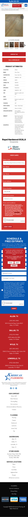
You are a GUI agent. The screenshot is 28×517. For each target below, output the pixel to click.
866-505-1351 (15, 1)
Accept (10, 262)
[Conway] (21, 45)
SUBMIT (14, 308)
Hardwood (11, 8)
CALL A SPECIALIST (14, 60)
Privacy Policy (16, 212)
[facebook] (11, 388)
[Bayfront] (11, 45)
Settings (14, 265)
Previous (3, 44)
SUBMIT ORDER (8, 226)
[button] (17, 5)
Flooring (6, 8)
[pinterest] (16, 388)
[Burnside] (16, 45)
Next (25, 44)
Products (15, 8)
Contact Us (14, 54)
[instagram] (14, 388)
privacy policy (16, 256)
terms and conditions (12, 257)
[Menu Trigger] (26, 5)
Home (2, 8)
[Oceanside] (6, 45)
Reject (17, 262)
